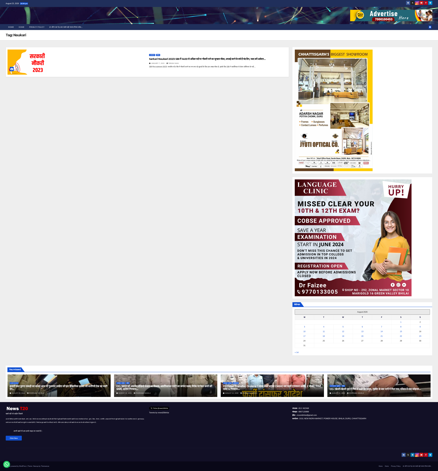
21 (382, 336)
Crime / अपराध (120, 383)
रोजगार (158, 55)
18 (324, 336)
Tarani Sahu (173, 63)
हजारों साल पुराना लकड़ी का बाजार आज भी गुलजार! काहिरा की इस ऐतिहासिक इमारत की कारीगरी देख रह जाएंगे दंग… (58, 387)
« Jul (297, 352)
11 (324, 331)
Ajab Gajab (14, 383)
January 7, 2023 (158, 63)
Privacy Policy (36, 27)
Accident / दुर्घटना (335, 386)
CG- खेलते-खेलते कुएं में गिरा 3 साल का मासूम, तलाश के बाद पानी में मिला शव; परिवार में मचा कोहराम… (375, 389)
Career (152, 55)
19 (343, 336)
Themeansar (45, 466)
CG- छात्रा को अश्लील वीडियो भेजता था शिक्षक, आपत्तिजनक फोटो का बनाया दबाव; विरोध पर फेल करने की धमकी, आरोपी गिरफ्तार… (164, 387)
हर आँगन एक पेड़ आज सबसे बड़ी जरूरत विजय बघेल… (65, 27)
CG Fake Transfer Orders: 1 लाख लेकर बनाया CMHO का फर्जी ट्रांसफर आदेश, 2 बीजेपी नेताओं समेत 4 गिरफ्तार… (272, 387)
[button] (6, 464)
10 (304, 331)
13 (362, 331)
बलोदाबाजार (235, 383)
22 (401, 336)
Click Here (14, 438)
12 (343, 331)
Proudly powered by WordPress (16, 466)
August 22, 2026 (19, 393)
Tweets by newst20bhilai (159, 413)
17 (304, 336)
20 (362, 336)
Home (11, 27)
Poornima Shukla (36, 393)
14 (382, 331)
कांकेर (128, 383)
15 (401, 331)
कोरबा (343, 386)
